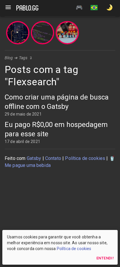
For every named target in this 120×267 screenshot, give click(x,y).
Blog (9, 57)
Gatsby (34, 158)
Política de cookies (85, 158)
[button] (94, 8)
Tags (23, 57)
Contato (53, 158)
